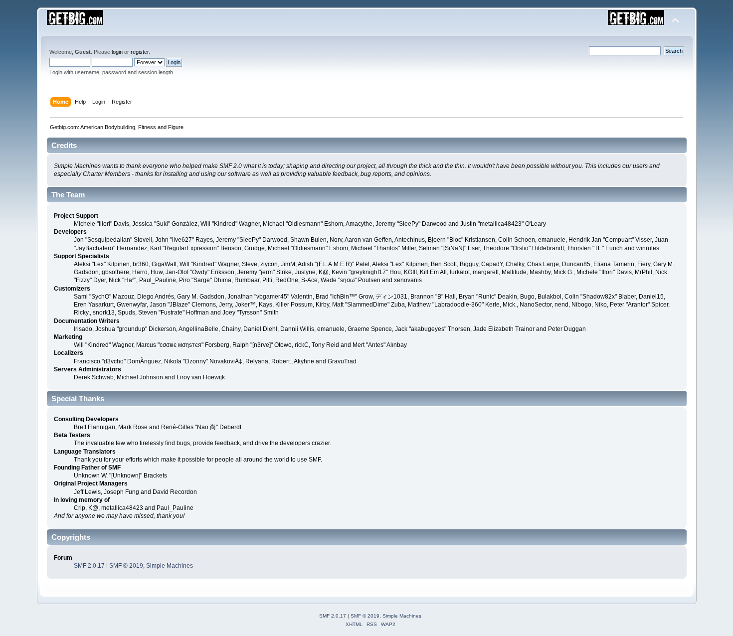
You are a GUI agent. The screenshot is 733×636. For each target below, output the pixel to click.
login (117, 52)
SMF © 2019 (126, 565)
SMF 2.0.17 (89, 565)
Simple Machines (169, 565)
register (140, 52)
